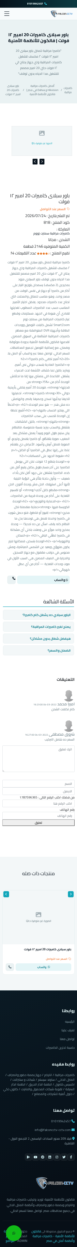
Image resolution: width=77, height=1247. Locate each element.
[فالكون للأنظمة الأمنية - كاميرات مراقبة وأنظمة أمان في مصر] (61, 13)
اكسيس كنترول (65, 1084)
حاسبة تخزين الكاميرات (60, 1048)
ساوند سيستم (46, 1080)
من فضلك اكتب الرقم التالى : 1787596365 (47, 797)
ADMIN (22, 1241)
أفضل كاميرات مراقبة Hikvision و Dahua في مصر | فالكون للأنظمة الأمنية (42, 90)
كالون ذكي (10, 1089)
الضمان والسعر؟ (59, 650)
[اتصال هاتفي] (11, 580)
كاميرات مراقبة (68, 90)
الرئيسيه (70, 1021)
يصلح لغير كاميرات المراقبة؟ (51, 626)
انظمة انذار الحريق (40, 1084)
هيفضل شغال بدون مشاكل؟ (50, 638)
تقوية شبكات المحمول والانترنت (41, 1089)
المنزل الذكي (66, 1080)
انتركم (48, 1075)
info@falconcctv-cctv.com (53, 1130)
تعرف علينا (68, 1030)
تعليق (38, 823)
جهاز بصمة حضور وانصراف (24, 1075)
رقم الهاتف (67, 809)
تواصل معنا (67, 1039)
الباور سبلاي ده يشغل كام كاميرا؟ (47, 614)
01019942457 (35, 4)
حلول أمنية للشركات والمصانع (53, 1094)
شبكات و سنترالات (23, 1080)
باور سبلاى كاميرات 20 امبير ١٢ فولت (13, 90)
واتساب (60, 580)
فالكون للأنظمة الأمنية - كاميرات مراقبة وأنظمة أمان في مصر (53, 1236)
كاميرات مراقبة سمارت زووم (51, 233)
